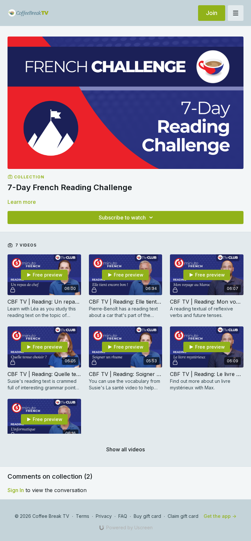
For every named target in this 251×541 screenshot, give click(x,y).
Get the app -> (220, 516)
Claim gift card (183, 516)
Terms (82, 516)
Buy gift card (147, 516)
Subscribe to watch (122, 217)
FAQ (122, 516)
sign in (16, 490)
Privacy (104, 516)
